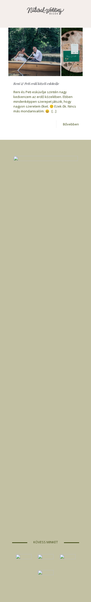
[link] (24, 562)
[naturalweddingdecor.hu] (45, 10)
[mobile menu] (84, 10)
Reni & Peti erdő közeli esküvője (36, 83)
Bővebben (71, 124)
